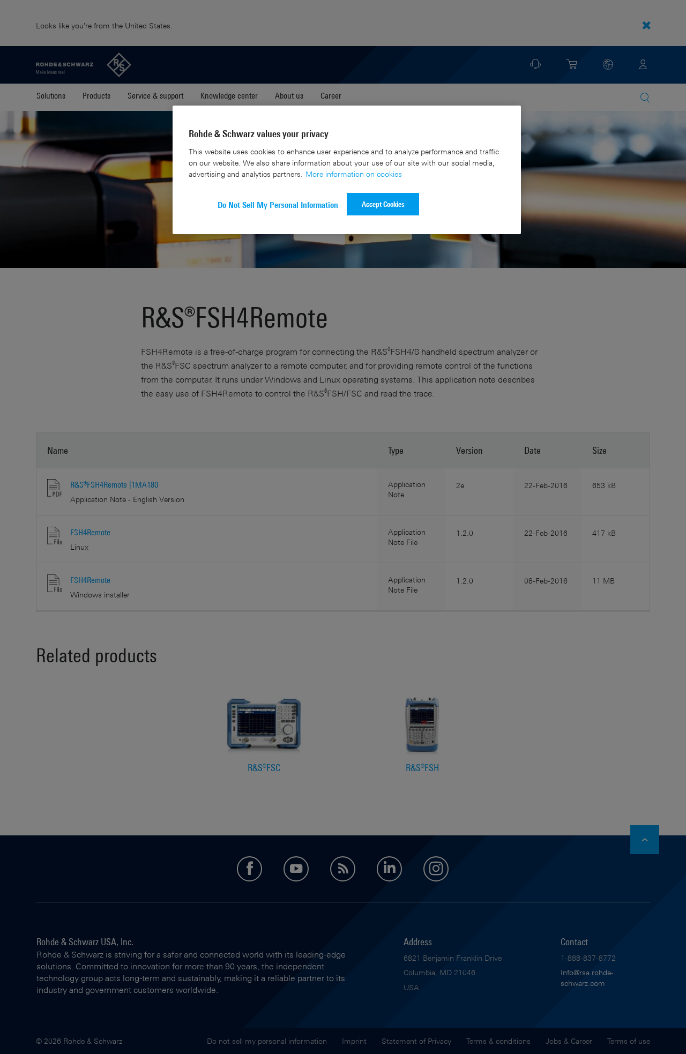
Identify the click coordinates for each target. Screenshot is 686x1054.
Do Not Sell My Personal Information (278, 205)
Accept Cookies (383, 203)
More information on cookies (353, 173)
